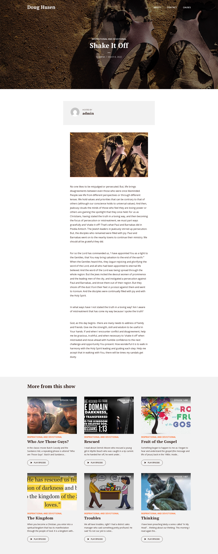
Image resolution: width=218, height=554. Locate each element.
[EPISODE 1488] (109, 491)
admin (102, 56)
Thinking (150, 517)
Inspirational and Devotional (109, 39)
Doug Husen (41, 7)
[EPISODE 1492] (52, 415)
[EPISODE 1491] (109, 415)
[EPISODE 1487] (166, 491)
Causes (187, 7)
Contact (172, 7)
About (157, 7)
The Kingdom (40, 517)
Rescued (92, 441)
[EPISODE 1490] (166, 415)
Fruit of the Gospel (159, 441)
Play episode (40, 462)
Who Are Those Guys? (48, 441)
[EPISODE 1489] (52, 491)
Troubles (92, 517)
